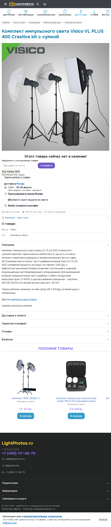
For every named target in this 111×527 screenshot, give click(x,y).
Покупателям (10, 483)
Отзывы (7, 331)
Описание (8, 244)
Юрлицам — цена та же (16, 217)
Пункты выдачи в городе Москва (25, 193)
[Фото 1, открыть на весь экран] (55, 97)
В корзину (26, 416)
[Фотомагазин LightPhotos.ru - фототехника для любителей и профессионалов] (21, 4)
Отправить (46, 165)
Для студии (19, 22)
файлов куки (10, 522)
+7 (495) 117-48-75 (18, 453)
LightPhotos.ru (17, 443)
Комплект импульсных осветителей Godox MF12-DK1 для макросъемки (76, 399)
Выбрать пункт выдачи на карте (29, 199)
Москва (20, 183)
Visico (22, 174)
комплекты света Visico (23, 299)
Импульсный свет (52, 22)
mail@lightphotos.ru (15, 459)
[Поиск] (37, 4)
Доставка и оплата (14, 315)
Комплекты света (73, 22)
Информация (9, 490)
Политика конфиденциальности (39, 509)
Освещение (34, 22)
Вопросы (7, 339)
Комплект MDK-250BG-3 (25, 398)
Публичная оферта (11, 509)
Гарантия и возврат (14, 323)
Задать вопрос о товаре (17, 177)
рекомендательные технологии (43, 516)
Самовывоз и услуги (14, 498)
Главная (6, 22)
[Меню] (5, 4)
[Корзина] (44, 4)
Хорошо (103, 519)
